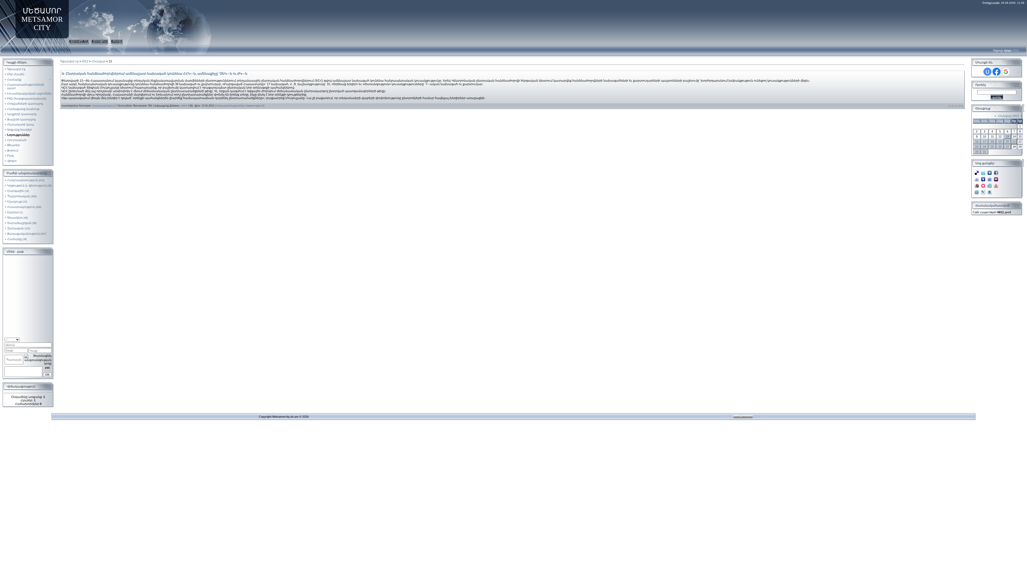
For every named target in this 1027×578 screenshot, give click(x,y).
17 (984, 141)
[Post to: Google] (977, 177)
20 (1007, 141)
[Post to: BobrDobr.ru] (977, 184)
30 (976, 151)
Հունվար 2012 (1008, 115)
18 (992, 141)
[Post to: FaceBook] (996, 171)
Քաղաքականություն (23, 233)
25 (992, 146)
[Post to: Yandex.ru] (996, 184)
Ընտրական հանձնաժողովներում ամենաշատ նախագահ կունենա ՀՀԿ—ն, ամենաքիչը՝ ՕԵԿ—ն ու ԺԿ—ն (156, 73)
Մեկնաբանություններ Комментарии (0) (240, 105)
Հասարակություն (21, 206)
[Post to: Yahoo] (996, 177)
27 (1007, 146)
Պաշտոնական (18, 196)
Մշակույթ (14, 201)
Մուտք (116, 40)
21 (1014, 141)
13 (1007, 136)
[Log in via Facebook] (996, 72)
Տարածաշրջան (19, 223)
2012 (85, 61)
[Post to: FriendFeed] (989, 177)
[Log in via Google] (1006, 71)
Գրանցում (99, 40)
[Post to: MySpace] (983, 177)
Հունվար (98, 61)
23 (976, 146)
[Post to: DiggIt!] (989, 171)
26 (1000, 146)
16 (976, 141)
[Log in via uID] (987, 72)
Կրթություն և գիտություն (27, 185)
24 (984, 146)
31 (984, 151)
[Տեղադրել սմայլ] (50, 339)
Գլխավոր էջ (78, 40)
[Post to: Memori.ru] (983, 184)
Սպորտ (13, 212)
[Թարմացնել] (45, 339)
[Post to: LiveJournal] (983, 190)
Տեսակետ (15, 217)
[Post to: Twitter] (983, 171)
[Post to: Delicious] (977, 171)
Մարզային (15, 190)
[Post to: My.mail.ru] (977, 190)
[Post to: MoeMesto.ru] (989, 184)
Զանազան (15, 228)
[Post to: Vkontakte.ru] (989, 190)
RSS (1016, 50)
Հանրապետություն (22, 180)
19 (1000, 141)
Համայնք (14, 239)
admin (184, 105)
